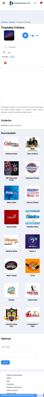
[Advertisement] (22, 15)
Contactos (10, 384)
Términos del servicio (14, 387)
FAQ (7, 381)
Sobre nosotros (11, 390)
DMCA (8, 378)
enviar (5, 362)
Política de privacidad (14, 375)
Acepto (40, 395)
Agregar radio (11, 393)
